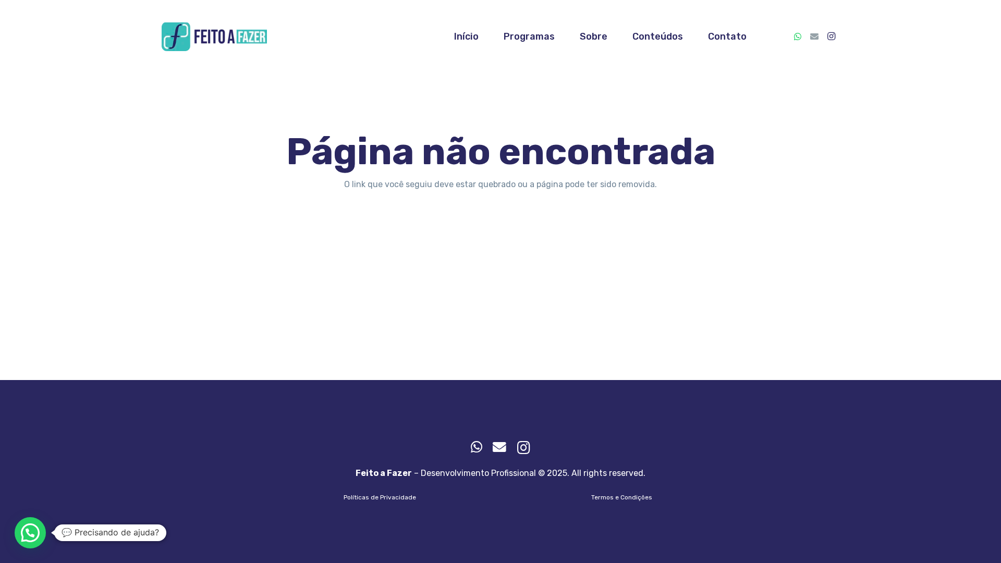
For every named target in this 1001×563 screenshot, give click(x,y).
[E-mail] (814, 36)
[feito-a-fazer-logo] (214, 36)
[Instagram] (831, 36)
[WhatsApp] (797, 36)
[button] (30, 532)
